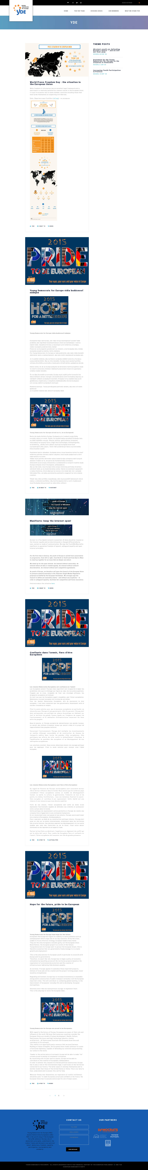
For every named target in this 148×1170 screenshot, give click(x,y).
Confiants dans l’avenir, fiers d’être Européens (51, 653)
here (53, 583)
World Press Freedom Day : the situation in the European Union (55, 83)
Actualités (53, 840)
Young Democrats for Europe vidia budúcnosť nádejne (56, 291)
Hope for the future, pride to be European (54, 904)
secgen (96, 51)
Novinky (53, 487)
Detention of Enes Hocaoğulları (107, 49)
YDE (33, 226)
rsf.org (55, 98)
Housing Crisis (97, 11)
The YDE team (79, 11)
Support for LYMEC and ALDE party (106, 57)
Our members (114, 11)
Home (66, 11)
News (51, 226)
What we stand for (132, 11)
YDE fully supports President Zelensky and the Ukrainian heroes (111, 68)
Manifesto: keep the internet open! (50, 521)
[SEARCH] (139, 2)
